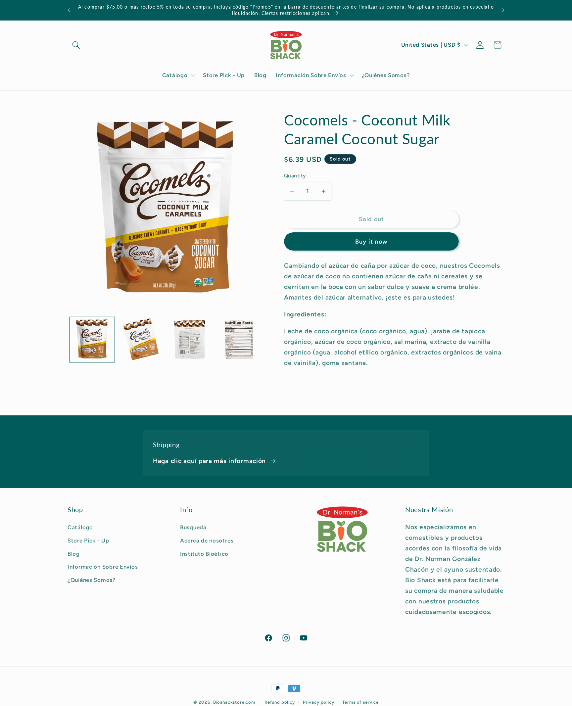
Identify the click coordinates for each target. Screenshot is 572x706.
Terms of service (360, 702)
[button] (76, 45)
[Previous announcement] (69, 10)
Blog (74, 553)
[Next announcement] (503, 10)
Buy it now (371, 241)
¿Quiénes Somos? (92, 580)
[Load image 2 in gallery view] (141, 339)
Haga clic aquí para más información (209, 461)
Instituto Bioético (204, 553)
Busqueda (193, 527)
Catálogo (80, 527)
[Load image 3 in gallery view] (190, 339)
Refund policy (279, 702)
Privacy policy (318, 702)
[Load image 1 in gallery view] (92, 339)
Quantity (295, 175)
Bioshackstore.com (234, 702)
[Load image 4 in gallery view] (239, 339)
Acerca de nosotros (207, 540)
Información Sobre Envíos (103, 566)
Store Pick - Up (88, 540)
